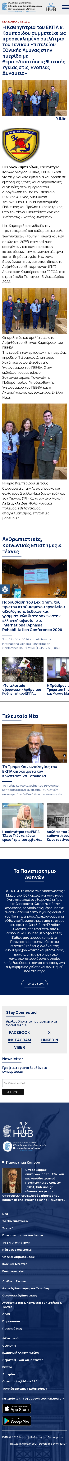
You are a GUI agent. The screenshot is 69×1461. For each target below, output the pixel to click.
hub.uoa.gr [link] (54, 1398)
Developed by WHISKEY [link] (53, 1443)
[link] (5, 589)
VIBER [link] (19, 1047)
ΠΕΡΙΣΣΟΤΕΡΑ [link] (34, 983)
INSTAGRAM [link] (19, 1039)
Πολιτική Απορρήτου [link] (23, 1443)
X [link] (49, 1032)
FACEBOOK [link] (19, 1032)
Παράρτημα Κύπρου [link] (23, 1162)
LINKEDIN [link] (49, 1039)
